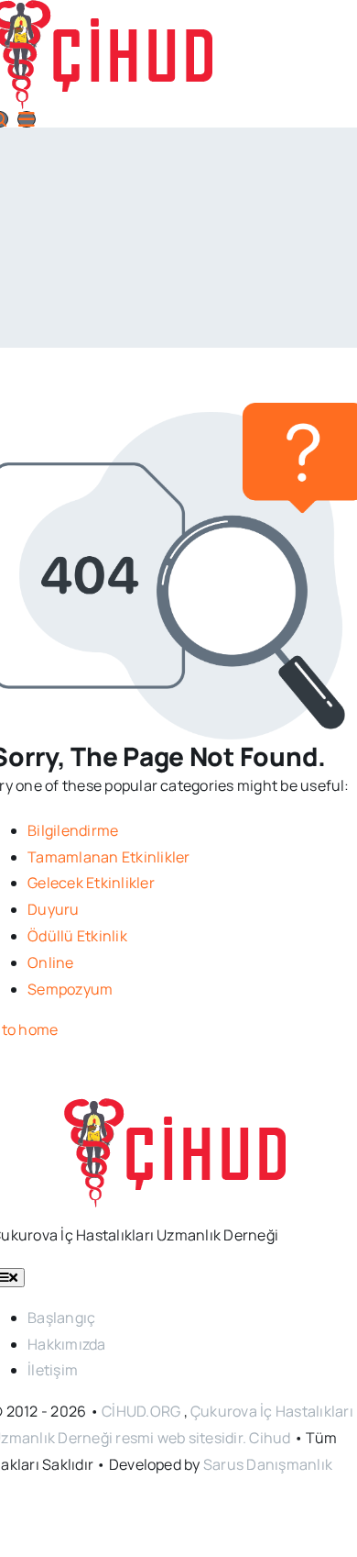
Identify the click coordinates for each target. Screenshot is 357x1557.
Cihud (269, 1438)
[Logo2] (179, 1111)
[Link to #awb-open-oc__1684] (26, 119)
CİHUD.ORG (141, 1411)
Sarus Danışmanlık (267, 1464)
